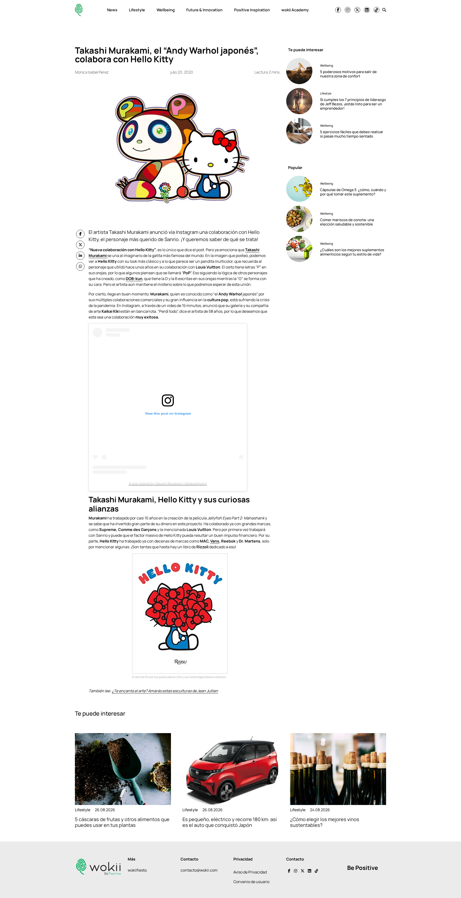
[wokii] (79, 10)
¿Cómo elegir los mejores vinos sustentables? (324, 822)
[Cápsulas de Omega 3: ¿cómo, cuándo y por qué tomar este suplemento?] (301, 189)
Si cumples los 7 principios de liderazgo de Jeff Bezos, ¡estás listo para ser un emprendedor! (353, 104)
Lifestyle (137, 9)
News (112, 9)
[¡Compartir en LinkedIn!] (80, 255)
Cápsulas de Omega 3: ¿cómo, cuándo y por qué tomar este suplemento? (353, 192)
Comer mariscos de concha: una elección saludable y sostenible (347, 222)
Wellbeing (166, 9)
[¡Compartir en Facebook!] (80, 234)
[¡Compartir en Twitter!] (80, 245)
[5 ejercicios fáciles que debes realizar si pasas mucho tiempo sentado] (301, 131)
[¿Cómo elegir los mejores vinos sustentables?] (338, 769)
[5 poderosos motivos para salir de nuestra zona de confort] (301, 71)
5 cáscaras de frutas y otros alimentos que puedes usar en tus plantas (122, 822)
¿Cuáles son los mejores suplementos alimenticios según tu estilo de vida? (352, 252)
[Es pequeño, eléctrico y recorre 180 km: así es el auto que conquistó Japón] (230, 769)
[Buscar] (384, 9)
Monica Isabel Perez (92, 72)
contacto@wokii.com (199, 870)
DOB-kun (134, 278)
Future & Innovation (204, 9)
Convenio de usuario (251, 881)
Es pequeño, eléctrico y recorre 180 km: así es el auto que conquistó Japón (229, 822)
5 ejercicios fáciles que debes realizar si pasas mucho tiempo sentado (351, 134)
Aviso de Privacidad (250, 872)
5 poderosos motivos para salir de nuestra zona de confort (348, 74)
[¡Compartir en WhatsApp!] (80, 266)
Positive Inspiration (252, 9)
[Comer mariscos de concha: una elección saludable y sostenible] (301, 219)
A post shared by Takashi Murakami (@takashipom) (168, 483)
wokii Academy (295, 9)
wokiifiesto (137, 870)
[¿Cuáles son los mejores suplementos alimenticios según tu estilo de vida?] (301, 249)
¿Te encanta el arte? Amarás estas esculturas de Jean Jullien (165, 690)
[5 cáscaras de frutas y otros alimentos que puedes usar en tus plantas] (123, 769)
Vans (214, 541)
